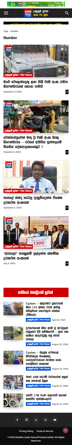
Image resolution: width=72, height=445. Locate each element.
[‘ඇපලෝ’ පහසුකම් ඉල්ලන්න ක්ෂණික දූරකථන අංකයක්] (36, 232)
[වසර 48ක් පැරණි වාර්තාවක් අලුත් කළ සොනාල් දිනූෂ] (13, 382)
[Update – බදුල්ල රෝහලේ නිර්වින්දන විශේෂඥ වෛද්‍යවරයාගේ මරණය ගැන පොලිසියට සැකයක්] (13, 357)
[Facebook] (17, 419)
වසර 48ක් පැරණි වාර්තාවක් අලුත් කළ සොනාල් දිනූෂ (47, 379)
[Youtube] (54, 419)
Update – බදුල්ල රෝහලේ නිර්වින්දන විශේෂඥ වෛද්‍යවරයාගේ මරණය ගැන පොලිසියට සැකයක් (43, 358)
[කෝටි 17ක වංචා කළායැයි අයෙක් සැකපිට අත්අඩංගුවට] (13, 400)
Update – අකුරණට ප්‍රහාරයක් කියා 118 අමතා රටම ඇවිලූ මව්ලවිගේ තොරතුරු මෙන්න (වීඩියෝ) (44, 309)
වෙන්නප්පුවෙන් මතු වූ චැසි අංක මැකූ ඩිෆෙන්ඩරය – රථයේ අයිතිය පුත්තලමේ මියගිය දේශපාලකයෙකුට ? (32, 142)
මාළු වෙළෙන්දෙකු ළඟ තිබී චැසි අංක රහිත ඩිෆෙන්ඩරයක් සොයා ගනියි (35, 84)
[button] (6, 13)
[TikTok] (36, 419)
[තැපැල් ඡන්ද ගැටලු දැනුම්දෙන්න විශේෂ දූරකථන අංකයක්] (36, 177)
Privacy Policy (26, 431)
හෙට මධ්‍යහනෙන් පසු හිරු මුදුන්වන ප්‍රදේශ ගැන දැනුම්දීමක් (36, 24)
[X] (45, 419)
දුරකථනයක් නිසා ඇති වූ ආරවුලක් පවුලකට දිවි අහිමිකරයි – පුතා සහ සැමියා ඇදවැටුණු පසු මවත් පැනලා (47, 333)
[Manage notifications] (65, 430)
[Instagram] (26, 419)
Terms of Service (45, 431)
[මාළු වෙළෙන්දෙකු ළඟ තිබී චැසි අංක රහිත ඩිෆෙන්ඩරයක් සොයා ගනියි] (36, 61)
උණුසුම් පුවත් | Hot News (18, 75)
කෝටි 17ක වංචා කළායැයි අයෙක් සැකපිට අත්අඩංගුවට (46, 397)
